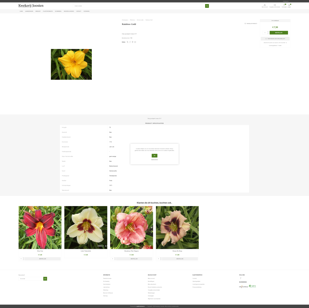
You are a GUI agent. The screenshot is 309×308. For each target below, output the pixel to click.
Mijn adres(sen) (152, 284)
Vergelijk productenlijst (274, 7)
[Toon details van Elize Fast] (40, 227)
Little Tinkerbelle (86, 251)
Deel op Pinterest (132, 42)
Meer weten (154, 159)
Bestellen (278, 32)
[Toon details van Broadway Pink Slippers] (131, 227)
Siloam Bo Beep (177, 251)
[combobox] (139, 6)
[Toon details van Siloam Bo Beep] (177, 227)
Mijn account (265, 7)
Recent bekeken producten (155, 287)
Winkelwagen (151, 293)
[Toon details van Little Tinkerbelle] (85, 227)
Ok (154, 155)
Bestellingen (151, 281)
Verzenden (45, 279)
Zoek (207, 6)
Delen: (124, 42)
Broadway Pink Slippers (131, 251)
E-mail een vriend (135, 42)
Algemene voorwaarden (154, 298)
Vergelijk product (252, 23)
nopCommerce (140, 306)
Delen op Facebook (130, 42)
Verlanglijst (151, 296)
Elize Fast (40, 251)
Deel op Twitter (127, 42)
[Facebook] (240, 278)
